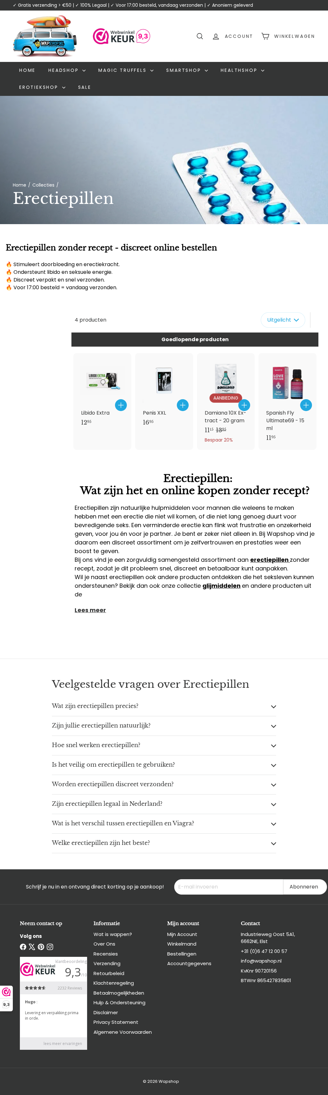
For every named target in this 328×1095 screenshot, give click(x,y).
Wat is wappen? (113, 934)
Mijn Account (182, 934)
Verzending (107, 963)
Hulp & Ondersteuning (119, 1002)
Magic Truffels (123, 70)
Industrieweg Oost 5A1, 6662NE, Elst (268, 938)
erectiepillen (270, 560)
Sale (84, 87)
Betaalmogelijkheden (119, 993)
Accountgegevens (189, 963)
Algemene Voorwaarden (123, 1032)
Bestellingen (181, 953)
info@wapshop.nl (261, 960)
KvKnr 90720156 (259, 970)
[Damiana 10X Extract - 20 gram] (226, 401)
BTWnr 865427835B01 (266, 980)
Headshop (64, 70)
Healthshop (240, 70)
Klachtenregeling (114, 983)
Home (27, 70)
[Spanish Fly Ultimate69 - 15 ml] (287, 400)
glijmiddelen (221, 586)
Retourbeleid (109, 973)
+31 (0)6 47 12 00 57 (264, 951)
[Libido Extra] (102, 393)
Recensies (106, 953)
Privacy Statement (116, 1022)
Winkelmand (181, 943)
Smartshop (184, 70)
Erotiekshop (40, 87)
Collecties (43, 185)
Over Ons (104, 943)
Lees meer (90, 610)
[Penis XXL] (164, 393)
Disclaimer (106, 1012)
